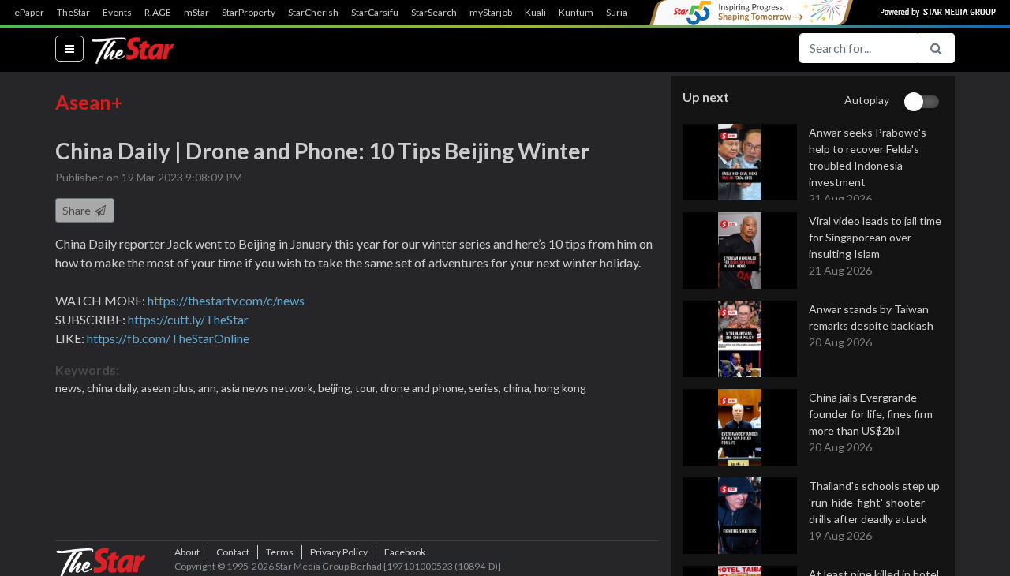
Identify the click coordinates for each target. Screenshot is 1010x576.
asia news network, (269, 388)
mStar (196, 12)
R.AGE (157, 12)
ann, (209, 388)
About (187, 552)
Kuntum (576, 12)
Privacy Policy (339, 552)
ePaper (29, 12)
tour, (367, 388)
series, (486, 388)
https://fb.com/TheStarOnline (168, 338)
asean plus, (169, 388)
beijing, (336, 388)
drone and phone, (424, 388)
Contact (232, 552)
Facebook (404, 552)
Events (117, 12)
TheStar (73, 12)
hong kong (560, 388)
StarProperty (248, 12)
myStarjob (490, 12)
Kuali (535, 12)
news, (71, 388)
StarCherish (313, 12)
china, (518, 388)
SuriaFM (624, 12)
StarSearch (434, 12)
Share (77, 210)
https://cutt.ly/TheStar (188, 319)
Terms (280, 552)
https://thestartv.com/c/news (226, 300)
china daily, (114, 388)
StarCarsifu (374, 12)
